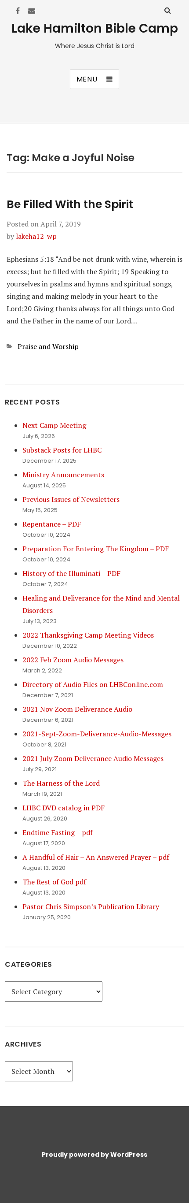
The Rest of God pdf (54, 882)
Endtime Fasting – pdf (57, 832)
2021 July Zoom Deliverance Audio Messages (93, 758)
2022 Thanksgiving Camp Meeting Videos (88, 635)
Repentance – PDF (51, 524)
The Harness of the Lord (61, 783)
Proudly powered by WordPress (94, 1154)
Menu (87, 79)
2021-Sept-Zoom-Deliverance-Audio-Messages (96, 734)
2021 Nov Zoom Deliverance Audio (77, 709)
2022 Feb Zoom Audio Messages (73, 660)
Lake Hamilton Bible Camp (94, 28)
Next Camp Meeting (54, 425)
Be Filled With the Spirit (70, 204)
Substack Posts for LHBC (62, 450)
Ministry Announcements (63, 474)
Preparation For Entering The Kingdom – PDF (95, 548)
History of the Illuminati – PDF (71, 573)
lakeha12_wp (36, 236)
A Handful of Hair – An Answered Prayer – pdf (95, 857)
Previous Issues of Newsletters (71, 499)
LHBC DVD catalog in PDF (63, 808)
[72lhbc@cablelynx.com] (31, 10)
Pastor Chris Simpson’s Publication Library (90, 906)
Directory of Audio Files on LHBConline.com (92, 684)
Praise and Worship (48, 346)
